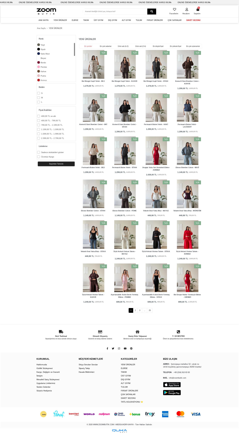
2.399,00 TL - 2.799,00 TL (52, 138)
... (144, 310)
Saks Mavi (45, 54)
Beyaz (43, 58)
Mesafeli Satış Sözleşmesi (48, 379)
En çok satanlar (105, 46)
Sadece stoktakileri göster (52, 152)
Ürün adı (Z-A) (140, 46)
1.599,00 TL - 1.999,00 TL (52, 134)
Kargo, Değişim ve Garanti (48, 372)
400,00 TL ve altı (48, 116)
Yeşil (43, 45)
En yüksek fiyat (175, 46)
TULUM (139, 20)
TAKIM (86, 20)
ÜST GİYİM (98, 20)
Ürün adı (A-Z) (123, 46)
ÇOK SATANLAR (174, 20)
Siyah (43, 49)
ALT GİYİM (126, 20)
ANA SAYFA (44, 20)
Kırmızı (44, 80)
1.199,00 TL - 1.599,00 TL (52, 129)
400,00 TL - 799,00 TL (51, 120)
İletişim (40, 376)
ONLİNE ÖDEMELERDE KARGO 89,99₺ (35, 2)
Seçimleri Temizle (56, 164)
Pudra (43, 76)
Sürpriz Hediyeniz (44, 391)
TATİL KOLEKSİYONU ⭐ (132, 402)
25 (150, 310)
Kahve (43, 71)
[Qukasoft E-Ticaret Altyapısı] (119, 431)
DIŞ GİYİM (112, 20)
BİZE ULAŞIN (170, 359)
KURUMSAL (43, 359)
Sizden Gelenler (43, 387)
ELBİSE (75, 20)
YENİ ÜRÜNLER (60, 20)
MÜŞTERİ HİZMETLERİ (91, 359)
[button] (186, 11)
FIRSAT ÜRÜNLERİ (155, 20)
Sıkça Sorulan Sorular (88, 364)
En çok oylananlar (193, 46)
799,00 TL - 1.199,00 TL (52, 125)
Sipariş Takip (84, 368)
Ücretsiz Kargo (47, 157)
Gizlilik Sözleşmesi (45, 368)
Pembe (44, 67)
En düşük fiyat (158, 46)
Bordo (43, 62)
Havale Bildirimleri (86, 372)
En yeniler (88, 46)
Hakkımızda (42, 364)
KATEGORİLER (129, 359)
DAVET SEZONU (193, 20)
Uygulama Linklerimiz (46, 383)
